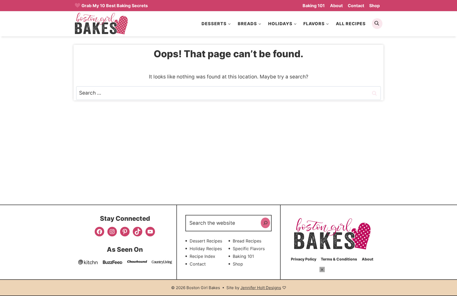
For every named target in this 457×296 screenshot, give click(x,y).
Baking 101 (314, 5)
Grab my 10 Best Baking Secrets (114, 5)
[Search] (265, 223)
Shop (374, 5)
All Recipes (351, 23)
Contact (356, 5)
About (336, 5)
